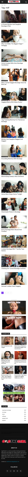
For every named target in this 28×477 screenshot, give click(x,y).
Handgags (3, 284)
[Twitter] (7, 471)
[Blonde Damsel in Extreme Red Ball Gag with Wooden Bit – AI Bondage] (21, 355)
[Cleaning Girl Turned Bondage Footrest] (14, 260)
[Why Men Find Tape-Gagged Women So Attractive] (7, 355)
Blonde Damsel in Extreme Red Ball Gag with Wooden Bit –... (20, 362)
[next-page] (11, 293)
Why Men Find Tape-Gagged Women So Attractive (5, 362)
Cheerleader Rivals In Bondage (10, 212)
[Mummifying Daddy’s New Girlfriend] (14, 168)
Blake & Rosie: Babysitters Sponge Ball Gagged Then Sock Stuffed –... (20, 347)
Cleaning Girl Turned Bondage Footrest (13, 268)
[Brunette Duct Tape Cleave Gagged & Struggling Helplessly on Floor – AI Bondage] (21, 370)
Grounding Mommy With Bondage (11, 158)
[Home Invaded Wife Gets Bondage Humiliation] (14, 55)
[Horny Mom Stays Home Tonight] (14, 186)
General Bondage (4, 61)
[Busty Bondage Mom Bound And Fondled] (14, 222)
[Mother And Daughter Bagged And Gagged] (14, 131)
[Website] (17, 471)
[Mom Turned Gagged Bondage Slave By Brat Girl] (14, 75)
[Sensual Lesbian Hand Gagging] (14, 278)
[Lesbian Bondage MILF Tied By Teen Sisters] (14, 241)
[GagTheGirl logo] (14, 441)
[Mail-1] (14, 471)
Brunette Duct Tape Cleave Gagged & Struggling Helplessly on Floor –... (21, 376)
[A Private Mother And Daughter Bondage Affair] (14, 16)
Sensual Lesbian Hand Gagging (11, 286)
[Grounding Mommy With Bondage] (14, 151)
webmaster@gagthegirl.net (13, 461)
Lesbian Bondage (4, 22)
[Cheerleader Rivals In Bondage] (14, 204)
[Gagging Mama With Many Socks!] (14, 94)
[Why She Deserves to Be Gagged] (7, 341)
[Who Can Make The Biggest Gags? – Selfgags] (14, 36)
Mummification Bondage (6, 174)
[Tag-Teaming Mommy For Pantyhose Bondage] (14, 112)
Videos (3, 192)
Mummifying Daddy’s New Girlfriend (12, 176)
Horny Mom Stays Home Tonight (11, 194)
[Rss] (20, 471)
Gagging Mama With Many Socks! (11, 102)
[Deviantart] (10, 471)
